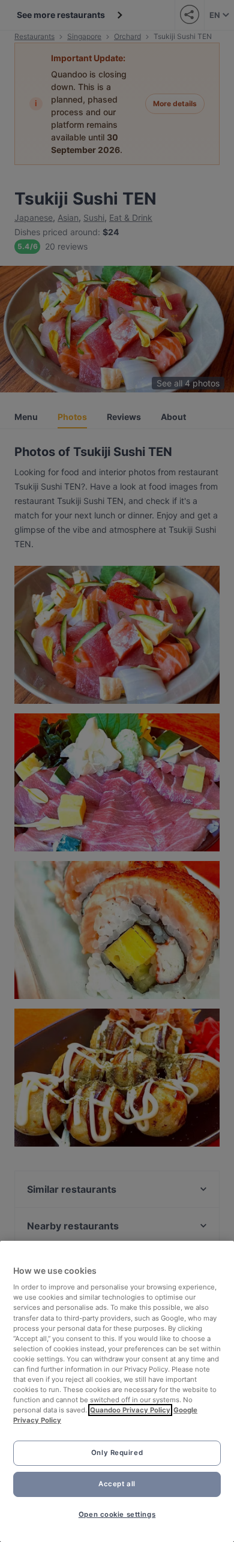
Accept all (117, 1484)
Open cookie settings (117, 1514)
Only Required (117, 1452)
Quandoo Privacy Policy (130, 1410)
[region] (117, 1391)
